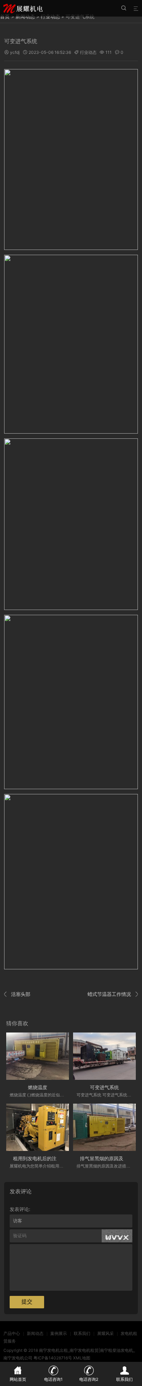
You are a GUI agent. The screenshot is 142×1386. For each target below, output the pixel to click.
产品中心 (11, 1333)
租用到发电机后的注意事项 (42, 1158)
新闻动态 (35, 1333)
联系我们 (82, 1333)
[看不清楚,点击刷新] (117, 1235)
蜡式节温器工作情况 (113, 994)
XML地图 (81, 1357)
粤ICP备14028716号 (52, 1357)
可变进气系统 (104, 1087)
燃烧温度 (37, 1087)
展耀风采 (105, 1333)
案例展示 (58, 1333)
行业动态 (88, 52)
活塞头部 (17, 994)
